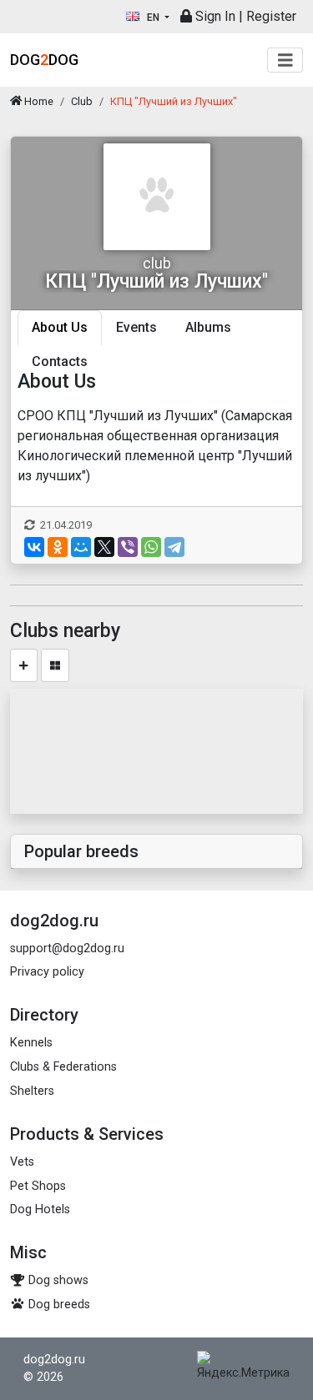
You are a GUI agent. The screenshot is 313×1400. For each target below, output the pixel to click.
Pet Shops (38, 1186)
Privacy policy (47, 972)
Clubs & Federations (63, 1067)
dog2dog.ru (54, 1359)
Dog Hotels (40, 1209)
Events (136, 327)
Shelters (32, 1091)
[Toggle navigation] (285, 60)
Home (37, 101)
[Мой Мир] (81, 547)
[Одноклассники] (58, 547)
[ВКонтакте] (34, 547)
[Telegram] (174, 547)
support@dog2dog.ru (67, 948)
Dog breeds (57, 1304)
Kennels (31, 1043)
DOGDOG (44, 59)
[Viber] (128, 547)
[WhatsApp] (151, 547)
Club (82, 101)
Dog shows (56, 1280)
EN (153, 17)
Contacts (60, 361)
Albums (208, 327)
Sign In (213, 16)
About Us (60, 327)
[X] (104, 547)
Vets (22, 1162)
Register (271, 16)
